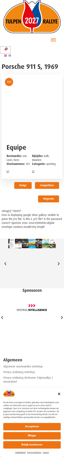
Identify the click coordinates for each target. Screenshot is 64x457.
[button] (59, 394)
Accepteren (32, 426)
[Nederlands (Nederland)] (5, 55)
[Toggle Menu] (53, 39)
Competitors (47, 185)
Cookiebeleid (20, 452)
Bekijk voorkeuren (32, 445)
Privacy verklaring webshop (19, 372)
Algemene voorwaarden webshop (23, 366)
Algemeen (12, 360)
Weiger (32, 436)
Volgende (48, 198)
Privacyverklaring (34, 452)
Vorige (23, 185)
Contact (46, 452)
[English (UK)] (9, 55)
